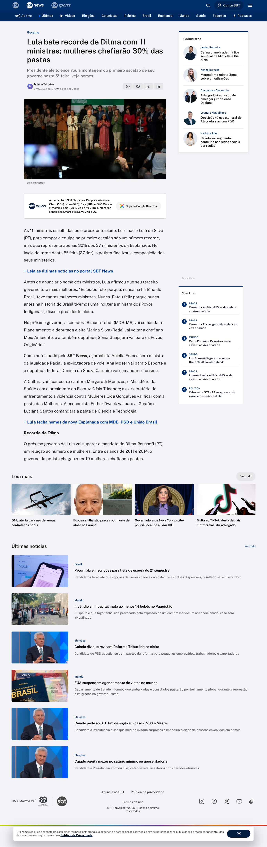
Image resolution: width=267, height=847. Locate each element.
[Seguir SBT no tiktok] (252, 801)
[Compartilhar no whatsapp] (128, 86)
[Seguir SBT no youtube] (239, 801)
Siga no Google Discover (141, 206)
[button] (41, 511)
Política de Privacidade (76, 835)
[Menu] (250, 5)
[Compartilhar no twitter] (148, 86)
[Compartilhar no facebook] (138, 86)
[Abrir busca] (208, 5)
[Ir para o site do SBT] (62, 801)
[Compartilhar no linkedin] (158, 86)
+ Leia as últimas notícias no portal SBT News (68, 271)
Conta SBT (231, 5)
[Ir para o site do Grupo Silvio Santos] (32, 801)
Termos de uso (132, 802)
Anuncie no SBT (113, 792)
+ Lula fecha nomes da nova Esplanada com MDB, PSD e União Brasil (90, 422)
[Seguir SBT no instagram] (202, 801)
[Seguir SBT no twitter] (227, 801)
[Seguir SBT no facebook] (214, 801)
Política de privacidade (147, 792)
